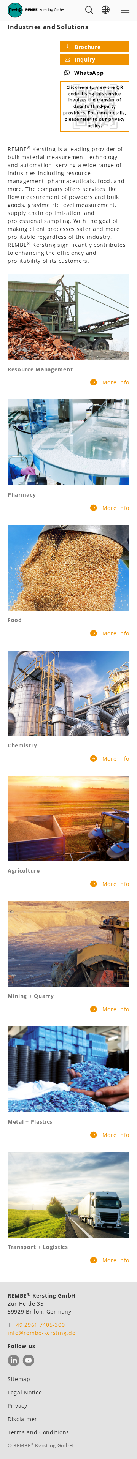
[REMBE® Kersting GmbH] (36, 10)
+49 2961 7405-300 (39, 1324)
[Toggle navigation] (125, 10)
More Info (114, 382)
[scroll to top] (121, 1443)
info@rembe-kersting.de (41, 1332)
